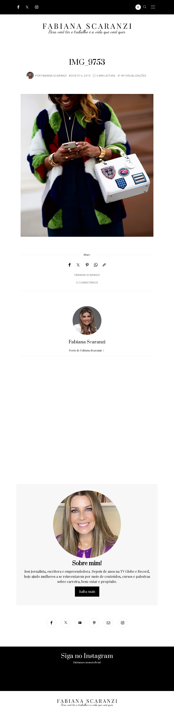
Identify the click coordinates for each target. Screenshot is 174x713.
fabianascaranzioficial (87, 662)
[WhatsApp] (96, 265)
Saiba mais (87, 591)
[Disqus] (87, 430)
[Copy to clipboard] (104, 265)
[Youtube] (80, 622)
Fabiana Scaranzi (54, 76)
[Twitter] (27, 7)
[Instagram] (37, 7)
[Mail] (108, 622)
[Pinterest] (87, 265)
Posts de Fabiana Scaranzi (85, 350)
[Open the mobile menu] (153, 7)
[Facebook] (18, 7)
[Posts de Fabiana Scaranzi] (30, 75)
